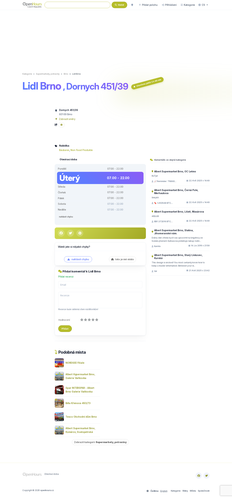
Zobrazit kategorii (100, 442)
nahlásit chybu (66, 216)
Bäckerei (64, 150)
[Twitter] (206, 476)
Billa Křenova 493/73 (78, 403)
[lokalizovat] (132, 5)
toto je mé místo (124, 259)
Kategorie (176, 491)
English (163, 491)
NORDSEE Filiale (75, 362)
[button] (203, 5)
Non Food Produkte (81, 150)
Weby (185, 491)
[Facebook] (199, 476)
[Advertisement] (116, 37)
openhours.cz (47, 490)
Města (193, 491)
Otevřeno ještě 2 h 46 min (148, 82)
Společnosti (204, 491)
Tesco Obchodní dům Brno (81, 416)
